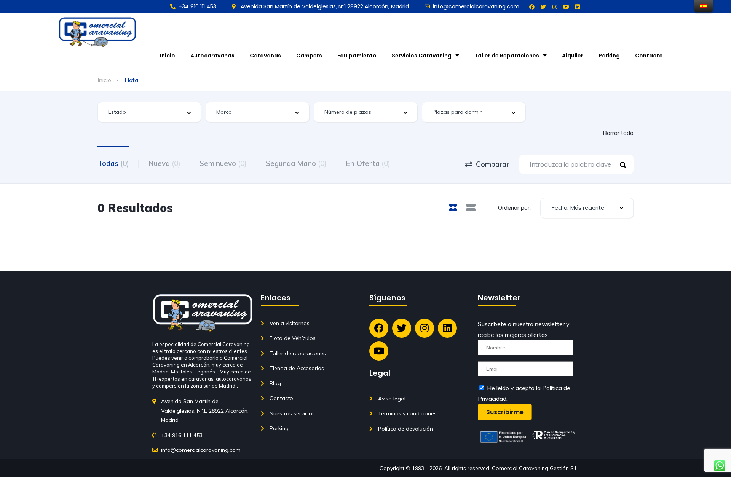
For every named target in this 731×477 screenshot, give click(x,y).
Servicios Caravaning (422, 55)
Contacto (649, 55)
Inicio (167, 55)
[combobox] (149, 112)
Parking (609, 55)
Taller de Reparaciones (506, 55)
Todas (113, 163)
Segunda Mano (296, 163)
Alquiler (572, 55)
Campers (309, 55)
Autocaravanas (212, 55)
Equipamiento (357, 55)
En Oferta (368, 163)
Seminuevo (223, 163)
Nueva (164, 163)
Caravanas (265, 55)
